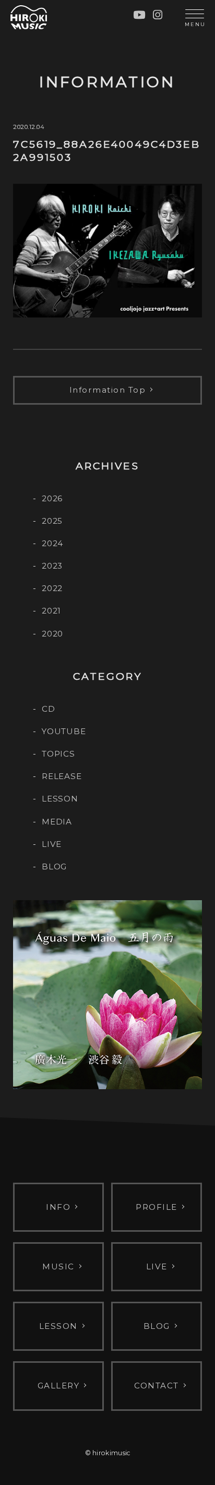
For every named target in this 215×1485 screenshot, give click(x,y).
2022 (52, 588)
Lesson (60, 799)
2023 (52, 566)
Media (57, 822)
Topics (58, 754)
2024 (52, 543)
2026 (52, 498)
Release (61, 776)
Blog (54, 866)
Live (52, 844)
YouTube (64, 731)
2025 (52, 521)
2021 (51, 611)
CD (48, 709)
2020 (52, 634)
